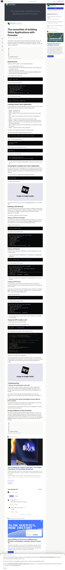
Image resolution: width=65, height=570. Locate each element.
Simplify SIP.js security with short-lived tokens (54, 18)
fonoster (10, 37)
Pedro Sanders (13, 23)
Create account (60, 1)
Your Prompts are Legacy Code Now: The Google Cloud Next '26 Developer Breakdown (24, 468)
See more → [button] (11, 552)
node (16, 37)
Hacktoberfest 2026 (51, 50)
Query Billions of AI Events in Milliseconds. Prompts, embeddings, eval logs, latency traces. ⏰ (24, 541)
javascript (21, 37)
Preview (16, 496)
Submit (11, 496)
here (21, 66)
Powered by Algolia (32, 1)
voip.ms (16, 69)
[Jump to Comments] (2, 42)
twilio (13, 37)
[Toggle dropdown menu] (42, 437)
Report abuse (29, 514)
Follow (55, 8)
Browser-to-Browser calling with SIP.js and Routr (55, 27)
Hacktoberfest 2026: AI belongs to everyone (53, 44)
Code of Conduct (22, 514)
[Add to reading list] (2, 46)
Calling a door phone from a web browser (54, 22)
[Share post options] (2, 53)
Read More (10, 483)
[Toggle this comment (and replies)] (8, 501)
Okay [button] (5, 568)
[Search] (5, 1)
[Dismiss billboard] (62, 555)
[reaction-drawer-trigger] (2, 39)
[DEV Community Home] (2, 1)
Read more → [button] (50, 56)
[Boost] (2, 50)
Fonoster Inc (19, 23)
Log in (54, 1)
